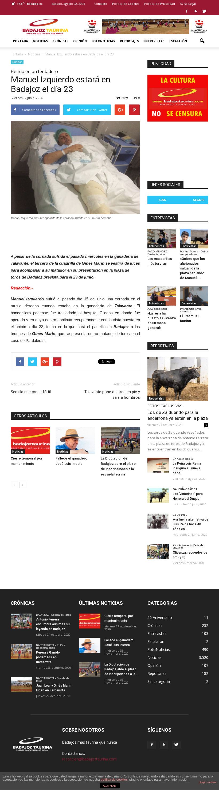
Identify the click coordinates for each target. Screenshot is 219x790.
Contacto (100, 4)
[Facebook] (187, 11)
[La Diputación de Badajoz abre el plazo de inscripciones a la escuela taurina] (120, 440)
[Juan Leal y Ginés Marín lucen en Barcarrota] (21, 684)
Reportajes (129, 41)
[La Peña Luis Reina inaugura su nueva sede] (158, 465)
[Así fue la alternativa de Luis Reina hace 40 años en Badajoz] (158, 521)
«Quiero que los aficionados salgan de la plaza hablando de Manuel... (192, 268)
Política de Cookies (125, 4)
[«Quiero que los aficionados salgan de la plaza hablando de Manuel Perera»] (194, 238)
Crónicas (60, 41)
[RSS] (195, 11)
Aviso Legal (188, 4)
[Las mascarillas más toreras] (161, 238)
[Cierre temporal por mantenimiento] (30, 440)
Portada (20, 41)
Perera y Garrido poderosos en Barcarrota (48, 657)
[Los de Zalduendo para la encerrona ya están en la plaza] (177, 379)
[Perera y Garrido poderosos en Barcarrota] (21, 651)
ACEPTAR (109, 785)
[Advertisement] (75, 235)
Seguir (199, 200)
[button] (201, 41)
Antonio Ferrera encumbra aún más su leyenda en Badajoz (53, 624)
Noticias (40, 41)
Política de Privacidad (159, 4)
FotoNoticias (103, 41)
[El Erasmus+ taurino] (194, 296)
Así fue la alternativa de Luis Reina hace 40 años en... (190, 524)
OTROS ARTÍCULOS (30, 416)
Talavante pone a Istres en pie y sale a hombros (112, 394)
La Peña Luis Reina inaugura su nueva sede (187, 468)
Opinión (80, 41)
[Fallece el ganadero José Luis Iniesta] (75, 440)
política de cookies (114, 779)
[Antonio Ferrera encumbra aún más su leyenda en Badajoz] (21, 621)
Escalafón (178, 41)
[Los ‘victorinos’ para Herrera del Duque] (158, 495)
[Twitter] (204, 11)
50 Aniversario (159, 617)
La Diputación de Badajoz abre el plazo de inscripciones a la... (121, 669)
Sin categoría (158, 681)
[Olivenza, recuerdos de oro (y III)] (158, 551)
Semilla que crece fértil (31, 391)
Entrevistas (154, 41)
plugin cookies (207, 782)
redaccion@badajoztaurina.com (89, 758)
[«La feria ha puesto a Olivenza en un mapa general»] (161, 296)
